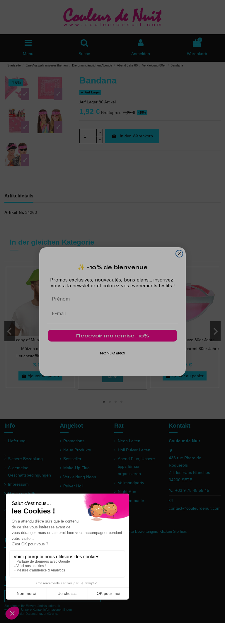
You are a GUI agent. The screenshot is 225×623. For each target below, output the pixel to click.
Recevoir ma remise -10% (112, 335)
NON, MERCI (112, 353)
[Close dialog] (179, 253)
